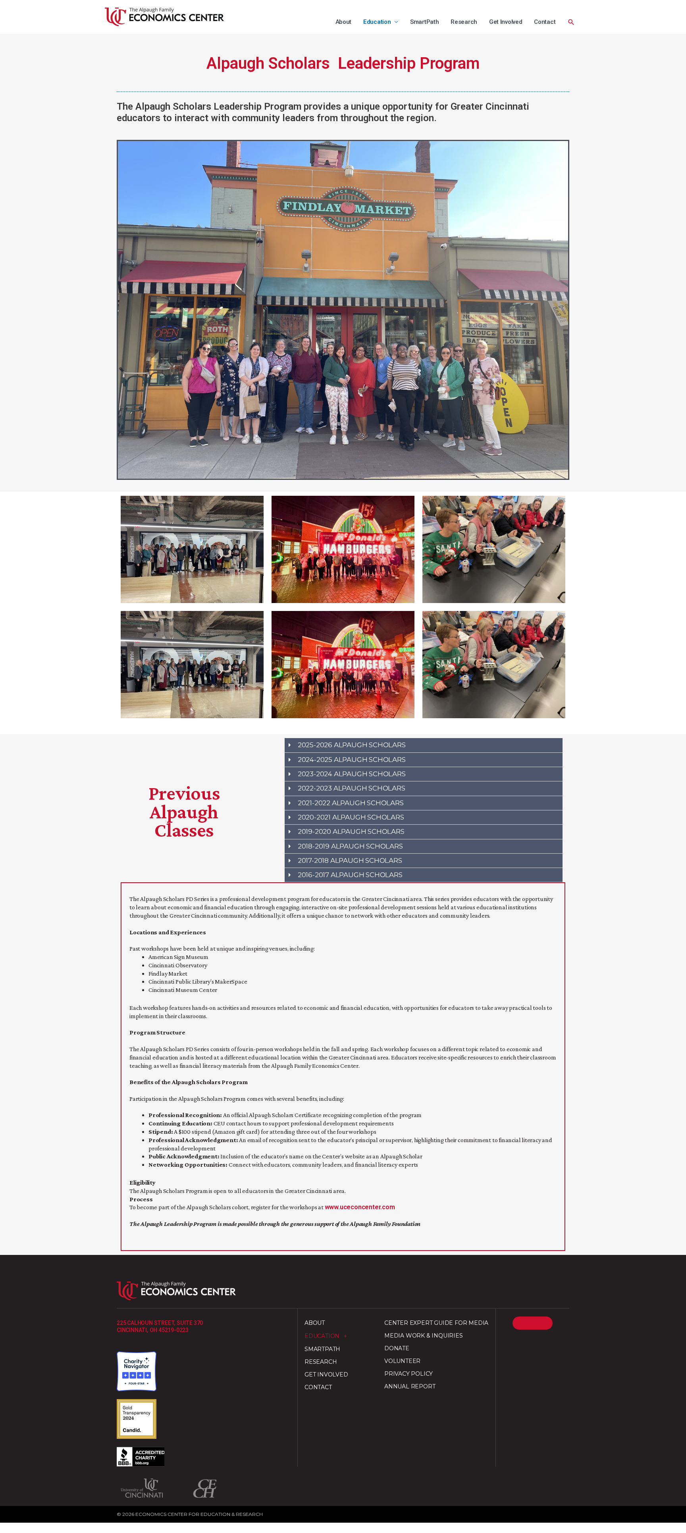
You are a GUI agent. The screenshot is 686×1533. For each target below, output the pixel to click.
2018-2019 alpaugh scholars (350, 846)
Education (377, 21)
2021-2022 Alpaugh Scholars (351, 803)
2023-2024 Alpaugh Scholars (352, 774)
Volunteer (402, 1361)
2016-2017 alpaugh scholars (350, 875)
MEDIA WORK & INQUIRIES (423, 1335)
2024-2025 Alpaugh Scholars (352, 760)
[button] (571, 22)
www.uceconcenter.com (360, 1207)
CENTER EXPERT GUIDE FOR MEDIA (436, 1322)
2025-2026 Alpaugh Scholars (352, 745)
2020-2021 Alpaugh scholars (351, 817)
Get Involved (505, 21)
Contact (544, 21)
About (343, 21)
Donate (396, 1348)
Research (464, 21)
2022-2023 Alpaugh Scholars (351, 788)
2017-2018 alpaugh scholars (350, 860)
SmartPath (424, 21)
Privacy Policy (408, 1373)
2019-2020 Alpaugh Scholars (351, 831)
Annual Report (409, 1386)
